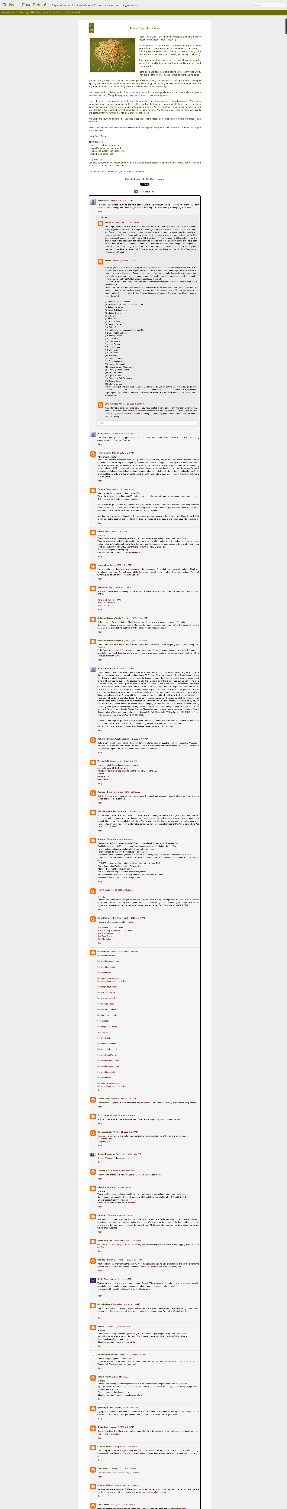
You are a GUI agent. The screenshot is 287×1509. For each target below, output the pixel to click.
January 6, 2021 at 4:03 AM (126, 1404)
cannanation (103, 564)
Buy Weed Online (104, 932)
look (184, 207)
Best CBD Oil (103, 605)
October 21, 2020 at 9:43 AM (122, 1112)
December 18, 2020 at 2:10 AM (117, 1276)
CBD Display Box (156, 1263)
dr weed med (103, 948)
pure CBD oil (103, 776)
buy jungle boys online (106, 983)
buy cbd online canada (117, 413)
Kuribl (100, 1276)
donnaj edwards (104, 1301)
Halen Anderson (104, 1128)
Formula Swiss (104, 452)
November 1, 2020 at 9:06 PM (122, 1167)
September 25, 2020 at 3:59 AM (123, 948)
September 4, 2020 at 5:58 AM (127, 791)
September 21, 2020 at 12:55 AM (118, 886)
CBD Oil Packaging (105, 795)
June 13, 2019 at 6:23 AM (123, 488)
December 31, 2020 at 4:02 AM (132, 1351)
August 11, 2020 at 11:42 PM (133, 617)
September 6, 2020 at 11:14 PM (130, 810)
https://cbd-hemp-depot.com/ (127, 874)
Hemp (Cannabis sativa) (145, 28)
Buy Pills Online (104, 935)
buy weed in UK (104, 969)
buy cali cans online (105, 989)
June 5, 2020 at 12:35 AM (115, 531)
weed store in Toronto (131, 1358)
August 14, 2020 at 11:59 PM (133, 640)
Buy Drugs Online (104, 930)
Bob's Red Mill (95, 130)
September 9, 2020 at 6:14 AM (120, 838)
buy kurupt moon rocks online (110, 1011)
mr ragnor (101, 1212)
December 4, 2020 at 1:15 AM (120, 1212)
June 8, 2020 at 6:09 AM (119, 564)
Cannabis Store (142, 1171)
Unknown (101, 838)
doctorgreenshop (133, 1391)
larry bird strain (103, 1116)
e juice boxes (113, 1408)
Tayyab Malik (103, 760)
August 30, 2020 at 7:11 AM (121, 667)
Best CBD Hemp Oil (106, 602)
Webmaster (102, 586)
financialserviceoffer (106, 810)
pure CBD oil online (116, 767)
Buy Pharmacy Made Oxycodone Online (114, 927)
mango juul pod (181, 1505)
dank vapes (102, 1132)
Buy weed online (104, 1427)
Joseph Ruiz (103, 1095)
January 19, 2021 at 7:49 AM (122, 1501)
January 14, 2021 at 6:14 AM (124, 1443)
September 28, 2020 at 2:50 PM (125, 222)
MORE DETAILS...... (135, 552)
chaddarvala (102, 1167)
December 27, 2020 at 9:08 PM (117, 1323)
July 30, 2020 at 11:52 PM (119, 586)
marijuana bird (103, 1138)
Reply (99, 211)
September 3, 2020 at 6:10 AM (123, 760)
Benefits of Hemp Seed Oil (108, 599)
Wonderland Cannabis (107, 1351)
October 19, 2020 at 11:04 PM (122, 1095)
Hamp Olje (102, 459)
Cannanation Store (140, 571)
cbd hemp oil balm (172, 1282)
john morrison (111, 403)
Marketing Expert (105, 791)
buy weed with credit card (108, 958)
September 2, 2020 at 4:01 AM (134, 738)
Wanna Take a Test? (52, 12)
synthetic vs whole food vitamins (156, 1488)
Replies (103, 216)
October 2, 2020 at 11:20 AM (123, 260)
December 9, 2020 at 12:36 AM (127, 1237)
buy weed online (104, 1034)
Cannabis (180, 621)
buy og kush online (105, 1000)
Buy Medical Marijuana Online (110, 924)
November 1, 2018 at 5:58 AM (122, 433)
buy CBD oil (102, 779)
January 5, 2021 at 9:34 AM (116, 1373)
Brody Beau (102, 1423)
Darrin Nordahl (157, 178)
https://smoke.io (125, 439)
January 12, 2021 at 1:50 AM (121, 1423)
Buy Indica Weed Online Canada (177, 1308)
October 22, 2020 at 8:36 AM (125, 1128)
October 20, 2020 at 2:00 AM (131, 403)
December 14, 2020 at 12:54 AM (128, 1256)
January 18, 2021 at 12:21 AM (125, 1482)
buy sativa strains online (107, 975)
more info (130, 1199)
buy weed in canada (105, 963)
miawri (100, 531)
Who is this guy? (72, 12)
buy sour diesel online (106, 1040)
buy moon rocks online (107, 1046)
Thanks (108, 1154)
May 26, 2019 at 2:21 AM (123, 452)
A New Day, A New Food (29, 12)
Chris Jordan (103, 1112)
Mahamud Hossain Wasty (108, 617)
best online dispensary (137, 1218)
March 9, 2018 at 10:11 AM (121, 200)
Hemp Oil (184, 515)
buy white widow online (107, 994)
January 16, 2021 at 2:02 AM (123, 1465)
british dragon (103, 1017)
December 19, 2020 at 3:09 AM (126, 1301)
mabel (107, 222)
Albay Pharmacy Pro (106, 914)
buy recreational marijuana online (111, 977)
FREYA (100, 886)
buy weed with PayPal (106, 952)
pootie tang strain (104, 1135)
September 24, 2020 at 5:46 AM (130, 914)
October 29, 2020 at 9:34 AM (128, 1150)
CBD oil (100, 773)
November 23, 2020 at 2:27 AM (117, 1184)
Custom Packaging (106, 1150)
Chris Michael (103, 1465)
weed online (102, 1029)
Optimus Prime (104, 1443)
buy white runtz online (106, 1006)
